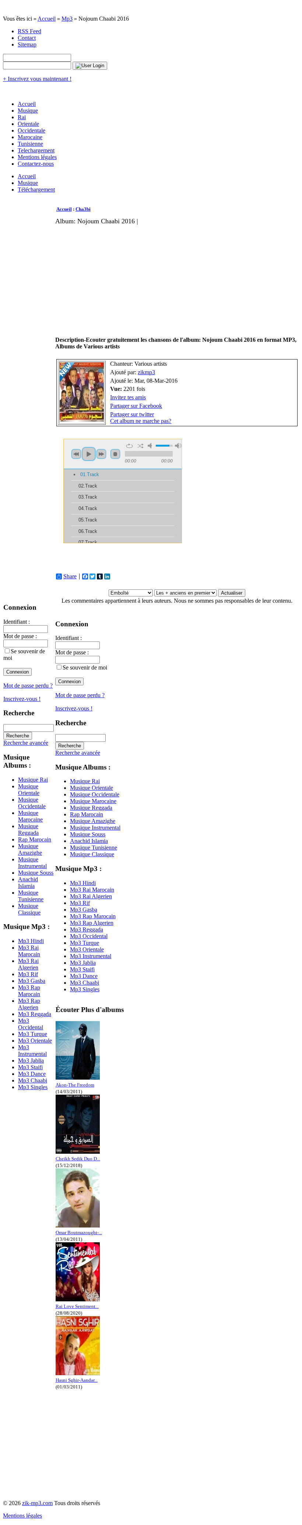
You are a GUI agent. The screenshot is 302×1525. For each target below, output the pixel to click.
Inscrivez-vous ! (22, 699)
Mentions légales (37, 157)
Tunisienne (30, 144)
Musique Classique (29, 909)
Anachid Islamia (28, 882)
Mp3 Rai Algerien (28, 964)
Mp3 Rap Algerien (29, 1004)
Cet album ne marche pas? (140, 421)
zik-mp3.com (37, 1503)
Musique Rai (33, 780)
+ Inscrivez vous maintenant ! (37, 79)
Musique (28, 110)
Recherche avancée (25, 743)
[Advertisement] (141, 276)
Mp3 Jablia (31, 1060)
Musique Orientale (28, 789)
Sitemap (27, 44)
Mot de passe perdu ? (28, 685)
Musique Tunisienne (30, 895)
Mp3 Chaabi (32, 1080)
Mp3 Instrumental (32, 1050)
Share (70, 576)
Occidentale (31, 130)
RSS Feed (29, 31)
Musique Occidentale (32, 802)
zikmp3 (146, 372)
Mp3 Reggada (34, 1014)
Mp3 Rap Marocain (29, 990)
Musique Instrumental (32, 862)
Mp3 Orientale (35, 1040)
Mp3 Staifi (30, 1067)
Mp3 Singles (33, 1087)
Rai (22, 117)
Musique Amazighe (30, 849)
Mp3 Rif (28, 974)
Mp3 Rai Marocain (29, 950)
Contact (27, 38)
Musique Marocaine (30, 816)
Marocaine (30, 137)
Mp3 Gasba (31, 981)
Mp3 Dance (32, 1074)
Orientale (28, 124)
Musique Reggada (28, 829)
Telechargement (36, 150)
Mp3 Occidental (30, 1024)
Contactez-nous (36, 164)
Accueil (47, 19)
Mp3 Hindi (31, 941)
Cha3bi (83, 209)
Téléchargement (36, 189)
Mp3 (67, 19)
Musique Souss (35, 873)
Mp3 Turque (32, 1034)
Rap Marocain (34, 839)
